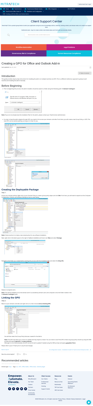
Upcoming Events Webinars (73, 382)
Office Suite (33, 366)
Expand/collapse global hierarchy (1, 8)
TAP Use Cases (59, 387)
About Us (31, 376)
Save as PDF (90, 67)
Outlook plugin (41, 366)
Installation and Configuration (34, 11)
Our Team (31, 382)
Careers (30, 384)
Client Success (45, 376)
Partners (30, 387)
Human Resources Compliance (69, 53)
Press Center (31, 390)
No (26, 354)
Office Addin (25, 366)
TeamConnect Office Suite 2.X (13, 11)
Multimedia (58, 384)
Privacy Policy (61, 399)
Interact (70, 379)
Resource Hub (58, 382)
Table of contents (84, 73)
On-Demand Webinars (71, 387)
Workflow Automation (24, 47)
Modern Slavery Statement (74, 399)
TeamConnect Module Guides (35, 9)
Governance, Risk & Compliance (23, 53)
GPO (20, 366)
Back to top (4, 349)
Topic (10, 366)
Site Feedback (71, 8)
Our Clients (44, 379)
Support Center (45, 389)
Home (7, 9)
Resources (58, 376)
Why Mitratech (32, 379)
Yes (20, 354)
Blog (56, 379)
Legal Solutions (69, 47)
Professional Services (44, 382)
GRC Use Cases (59, 390)
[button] (9, 35)
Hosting (43, 386)
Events (70, 376)
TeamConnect (18, 9)
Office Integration (52, 9)
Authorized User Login (85, 4)
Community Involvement (31, 393)
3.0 (17, 366)
